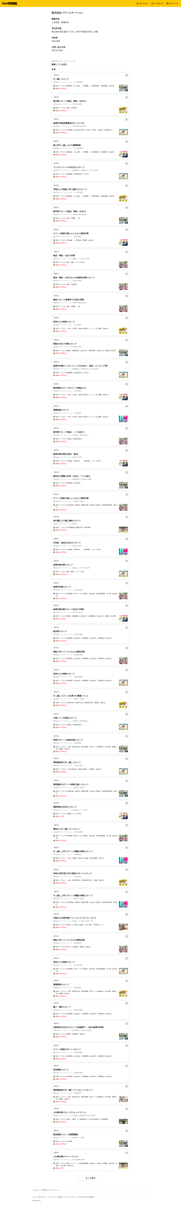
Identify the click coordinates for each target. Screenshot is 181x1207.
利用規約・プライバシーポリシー (67, 1197)
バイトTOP (35, 1190)
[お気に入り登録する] (126, 75)
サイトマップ (51, 1197)
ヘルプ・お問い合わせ (39, 1197)
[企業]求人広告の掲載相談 (86, 1197)
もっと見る (90, 1178)
